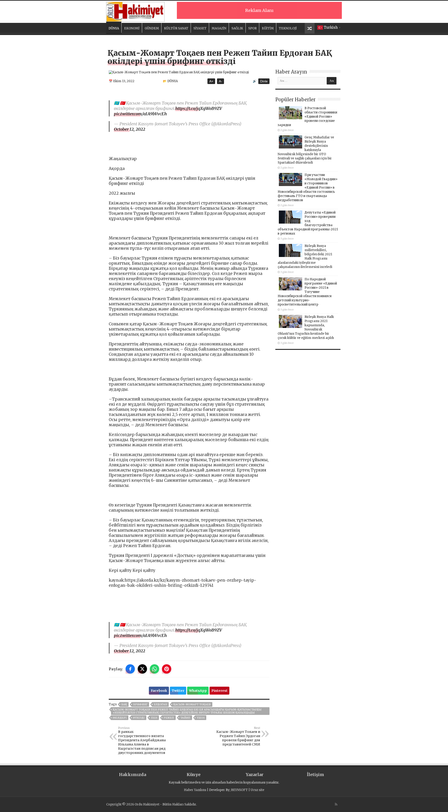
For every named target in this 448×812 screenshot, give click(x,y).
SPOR (252, 28)
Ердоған (160, 704)
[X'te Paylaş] (142, 669)
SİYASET (199, 28)
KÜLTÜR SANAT (176, 28)
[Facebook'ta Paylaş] (130, 669)
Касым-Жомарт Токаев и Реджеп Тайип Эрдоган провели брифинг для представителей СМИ (238, 736)
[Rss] (336, 804)
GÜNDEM (152, 28)
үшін (201, 717)
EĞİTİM (268, 28)
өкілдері (120, 717)
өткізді (139, 717)
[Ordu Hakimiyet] (135, 11)
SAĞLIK (237, 28)
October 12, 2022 (129, 129)
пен (154, 717)
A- (220, 81)
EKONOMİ (132, 28)
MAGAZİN (219, 28)
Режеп (169, 717)
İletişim (315, 774)
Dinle (264, 81)
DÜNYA (113, 28)
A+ (211, 81)
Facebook (159, 691)
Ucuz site (257, 790)
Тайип (185, 717)
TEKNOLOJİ (288, 28)
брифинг (140, 704)
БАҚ (124, 704)
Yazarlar (254, 774)
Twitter (178, 691)
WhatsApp (198, 691)
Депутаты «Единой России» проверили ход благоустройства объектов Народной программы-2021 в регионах (308, 223)
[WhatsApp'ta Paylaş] (154, 669)
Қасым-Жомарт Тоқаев (192, 704)
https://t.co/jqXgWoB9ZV (198, 108)
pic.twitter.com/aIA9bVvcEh (140, 113)
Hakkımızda (132, 774)
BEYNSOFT (239, 790)
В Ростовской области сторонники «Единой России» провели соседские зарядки (307, 116)
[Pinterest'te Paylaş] (166, 669)
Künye (193, 774)
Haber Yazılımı (195, 790)
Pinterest (219, 691)
